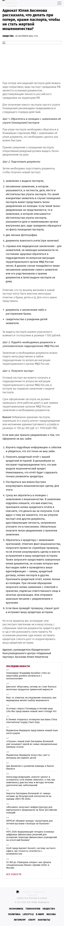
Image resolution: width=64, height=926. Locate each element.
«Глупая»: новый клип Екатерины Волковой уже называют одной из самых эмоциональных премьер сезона (31, 744)
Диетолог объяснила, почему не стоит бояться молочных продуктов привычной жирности (31, 688)
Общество (8, 36)
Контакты (44, 919)
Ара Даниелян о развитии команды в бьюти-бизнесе (30, 767)
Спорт (32, 919)
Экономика (16, 908)
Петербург (20, 919)
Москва (51, 914)
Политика (14, 914)
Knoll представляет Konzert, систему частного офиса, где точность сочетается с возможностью (30, 851)
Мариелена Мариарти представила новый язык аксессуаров (32, 732)
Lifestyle (28, 914)
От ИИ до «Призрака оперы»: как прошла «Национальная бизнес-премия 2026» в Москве (28, 865)
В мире (40, 914)
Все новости (13, 874)
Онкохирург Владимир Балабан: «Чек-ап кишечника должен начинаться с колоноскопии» (28, 676)
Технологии (32, 908)
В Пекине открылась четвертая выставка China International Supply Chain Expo (31, 721)
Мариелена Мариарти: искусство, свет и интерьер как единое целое (28, 756)
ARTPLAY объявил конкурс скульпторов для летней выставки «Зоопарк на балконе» (29, 822)
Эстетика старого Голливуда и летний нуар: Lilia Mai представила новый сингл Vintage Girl (31, 710)
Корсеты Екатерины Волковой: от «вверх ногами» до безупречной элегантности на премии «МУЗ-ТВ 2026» (28, 796)
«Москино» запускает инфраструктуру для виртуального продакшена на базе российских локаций (31, 810)
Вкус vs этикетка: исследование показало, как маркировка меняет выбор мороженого (31, 699)
